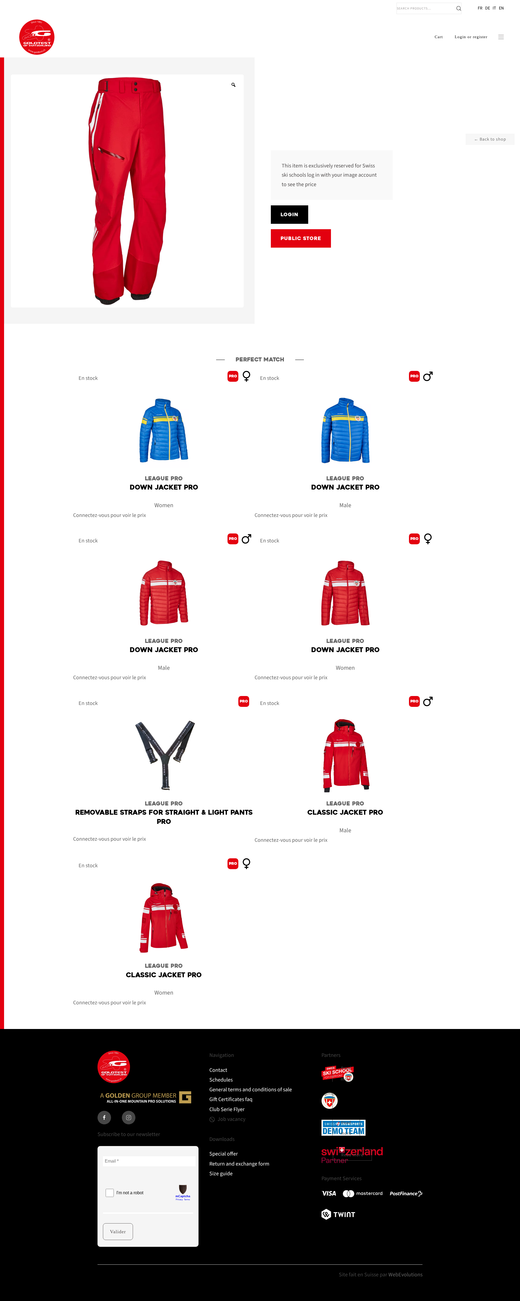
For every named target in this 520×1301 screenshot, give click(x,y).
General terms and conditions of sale (250, 1089)
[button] (501, 37)
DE (487, 8)
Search (458, 8)
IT (494, 8)
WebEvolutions (405, 1275)
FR (480, 8)
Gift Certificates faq (230, 1099)
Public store (301, 238)
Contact (218, 1070)
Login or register (471, 37)
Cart (439, 37)
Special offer (223, 1154)
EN (501, 8)
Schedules (221, 1080)
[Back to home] (36, 37)
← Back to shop (490, 139)
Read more (346, 1073)
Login (289, 214)
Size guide (221, 1173)
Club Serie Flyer (227, 1109)
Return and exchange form (239, 1164)
